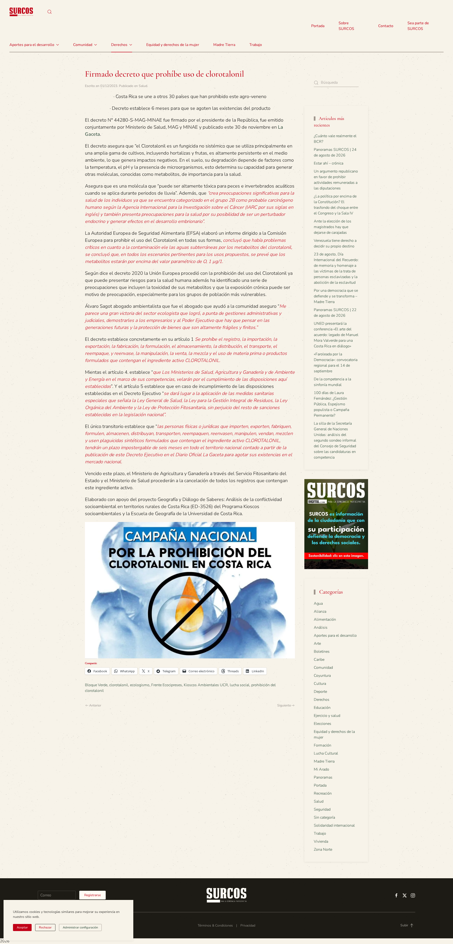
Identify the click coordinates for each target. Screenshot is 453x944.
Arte (317, 643)
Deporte (320, 691)
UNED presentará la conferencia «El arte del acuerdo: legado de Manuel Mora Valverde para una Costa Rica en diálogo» (336, 335)
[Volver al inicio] (21, 12)
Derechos (321, 699)
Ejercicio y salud (327, 715)
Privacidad (247, 925)
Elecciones (322, 723)
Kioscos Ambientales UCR (206, 685)
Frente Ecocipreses (166, 685)
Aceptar (22, 927)
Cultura (320, 683)
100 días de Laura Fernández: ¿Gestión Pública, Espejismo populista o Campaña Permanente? (331, 404)
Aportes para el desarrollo (335, 635)
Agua (318, 603)
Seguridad (322, 809)
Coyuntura (322, 675)
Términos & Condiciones (215, 925)
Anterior (95, 705)
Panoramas (323, 777)
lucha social (239, 685)
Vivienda (321, 841)
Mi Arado (321, 769)
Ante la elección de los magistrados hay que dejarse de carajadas (332, 227)
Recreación (323, 793)
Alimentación (325, 619)
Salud (143, 86)
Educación (322, 707)
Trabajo (255, 44)
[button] (49, 12)
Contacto (385, 26)
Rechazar (45, 927)
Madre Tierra (224, 44)
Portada (317, 26)
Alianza (320, 611)
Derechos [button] (119, 44)
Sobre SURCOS (346, 26)
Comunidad (323, 667)
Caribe (319, 659)
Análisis (320, 627)
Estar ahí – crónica (328, 163)
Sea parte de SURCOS (418, 26)
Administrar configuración (80, 927)
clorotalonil (118, 685)
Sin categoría (324, 817)
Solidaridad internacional (334, 825)
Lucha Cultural (326, 753)
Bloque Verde (96, 685)
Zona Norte (323, 849)
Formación (322, 745)
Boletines (322, 651)
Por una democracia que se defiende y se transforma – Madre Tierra (336, 296)
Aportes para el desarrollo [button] (31, 44)
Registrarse (92, 895)
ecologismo (139, 685)
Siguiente (284, 705)
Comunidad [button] (82, 44)
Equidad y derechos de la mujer (172, 44)
